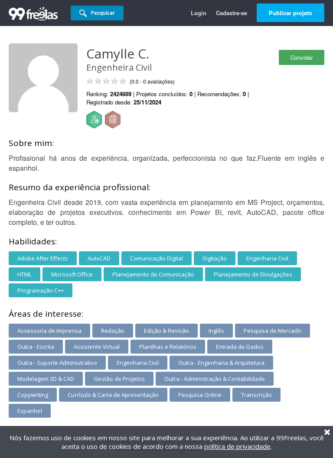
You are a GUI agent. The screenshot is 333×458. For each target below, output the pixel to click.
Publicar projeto (290, 13)
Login (198, 13)
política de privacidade (237, 446)
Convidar (302, 57)
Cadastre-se (231, 13)
